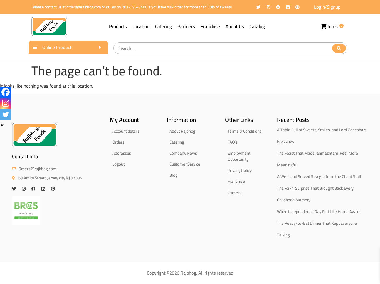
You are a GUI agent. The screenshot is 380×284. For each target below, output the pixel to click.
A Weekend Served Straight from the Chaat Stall (319, 176)
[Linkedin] (288, 7)
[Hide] (2, 125)
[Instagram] (268, 7)
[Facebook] (278, 7)
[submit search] (339, 48)
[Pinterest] (297, 7)
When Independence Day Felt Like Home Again (318, 212)
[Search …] (230, 48)
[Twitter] (258, 7)
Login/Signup (327, 7)
